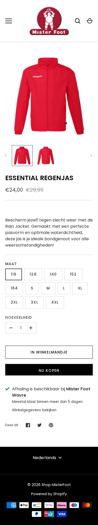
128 (33, 274)
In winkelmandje (49, 352)
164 (14, 288)
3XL (34, 302)
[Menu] (8, 21)
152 (73, 274)
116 (13, 274)
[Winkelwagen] (89, 21)
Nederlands (44, 458)
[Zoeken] (77, 21)
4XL (55, 302)
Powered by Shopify (49, 494)
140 (53, 274)
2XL (14, 302)
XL (80, 288)
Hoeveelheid (18, 317)
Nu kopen (49, 370)
